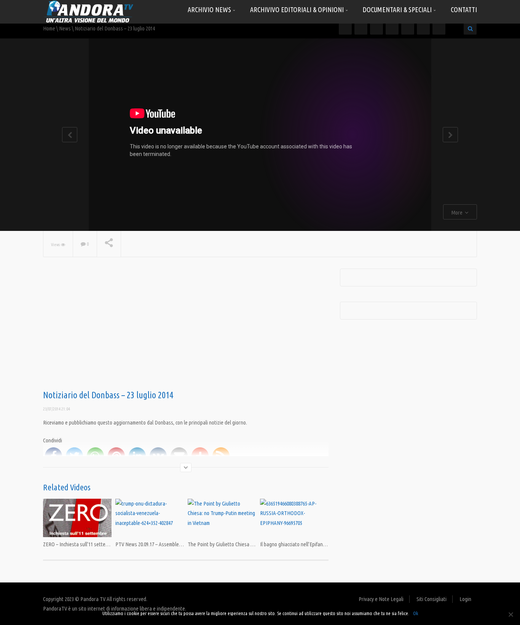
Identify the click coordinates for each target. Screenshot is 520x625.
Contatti (464, 9)
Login (465, 599)
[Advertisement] (186, 329)
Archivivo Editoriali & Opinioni (297, 9)
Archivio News (210, 9)
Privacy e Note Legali (381, 599)
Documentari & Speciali (398, 9)
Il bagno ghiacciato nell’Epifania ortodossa (304, 544)
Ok (415, 613)
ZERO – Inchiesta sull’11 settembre (79, 544)
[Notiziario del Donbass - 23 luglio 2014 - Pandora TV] (88, 11)
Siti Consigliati (431, 599)
